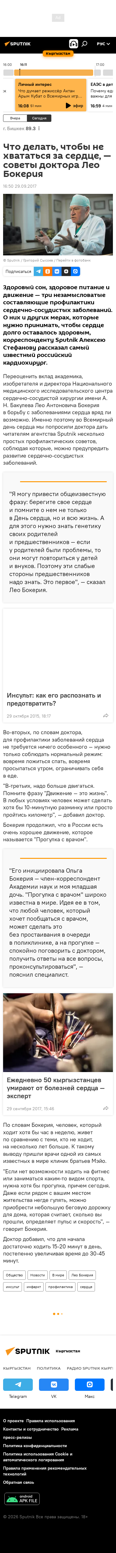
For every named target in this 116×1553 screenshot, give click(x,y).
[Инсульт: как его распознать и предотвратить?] (58, 648)
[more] (106, 715)
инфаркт (34, 1286)
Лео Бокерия (82, 1275)
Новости (37, 1275)
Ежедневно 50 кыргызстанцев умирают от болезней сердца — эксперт (56, 1088)
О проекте (13, 1420)
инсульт (12, 1286)
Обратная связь (18, 1482)
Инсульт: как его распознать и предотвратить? (54, 699)
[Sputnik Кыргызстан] (18, 46)
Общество (14, 1275)
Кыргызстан (17, 1368)
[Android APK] (22, 1500)
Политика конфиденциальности (35, 1445)
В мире (58, 1275)
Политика (49, 1368)
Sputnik (13, 260)
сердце (86, 1286)
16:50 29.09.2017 (20, 186)
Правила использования (50, 1420)
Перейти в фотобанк (73, 260)
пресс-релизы (17, 1437)
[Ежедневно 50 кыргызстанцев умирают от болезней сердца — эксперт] (58, 1032)
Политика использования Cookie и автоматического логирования (37, 1457)
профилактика (60, 1286)
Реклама (69, 1429)
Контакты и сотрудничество (31, 1429)
